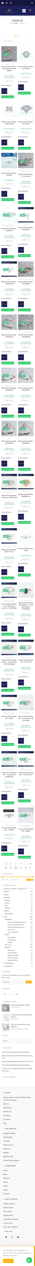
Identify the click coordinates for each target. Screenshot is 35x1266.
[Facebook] (4, 994)
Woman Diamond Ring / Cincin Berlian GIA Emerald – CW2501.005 (9, 606)
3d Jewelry (6, 1141)
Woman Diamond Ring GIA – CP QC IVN (26, 661)
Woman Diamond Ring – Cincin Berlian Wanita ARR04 (9, 68)
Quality (5, 1182)
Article (5, 1170)
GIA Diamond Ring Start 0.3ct (9, 546)
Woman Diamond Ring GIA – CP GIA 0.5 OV (26, 773)
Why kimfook (7, 1108)
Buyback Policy (8, 1215)
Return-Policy (7, 1211)
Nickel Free (6, 1149)
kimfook (8, 85)
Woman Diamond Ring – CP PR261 (9, 174)
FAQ (4, 1123)
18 (26, 868)
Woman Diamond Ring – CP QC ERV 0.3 (26, 175)
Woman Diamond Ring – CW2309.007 (9, 442)
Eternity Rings (22, 332)
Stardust (10, 942)
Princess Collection (13, 932)
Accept (8, 1261)
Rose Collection (12, 940)
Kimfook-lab (7, 1111)
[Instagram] (10, 994)
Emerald (7, 903)
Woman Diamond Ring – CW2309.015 (26, 442)
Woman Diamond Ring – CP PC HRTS (26, 123)
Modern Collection (13, 957)
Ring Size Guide (8, 1156)
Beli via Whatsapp (8, 97)
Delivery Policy (8, 1207)
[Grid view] (15, 36)
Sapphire (27, 491)
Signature (6, 1178)
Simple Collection (12, 960)
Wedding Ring (7, 1137)
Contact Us (6, 1119)
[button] (32, 2)
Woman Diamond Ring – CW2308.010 (26, 336)
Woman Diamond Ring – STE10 (26, 549)
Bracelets (6, 891)
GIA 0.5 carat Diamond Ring (9, 601)
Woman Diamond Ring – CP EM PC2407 (9, 123)
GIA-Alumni (7, 1115)
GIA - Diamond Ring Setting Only (17, 922)
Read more (9, 838)
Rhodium (6, 1152)
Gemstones (22, 600)
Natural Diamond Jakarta (11, 1160)
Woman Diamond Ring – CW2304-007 (26, 228)
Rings (12, 64)
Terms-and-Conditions (10, 1227)
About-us (6, 1104)
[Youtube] (16, 994)
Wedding (7, 947)
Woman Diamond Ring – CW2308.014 (26, 389)
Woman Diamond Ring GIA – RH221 (9, 717)
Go (29, 982)
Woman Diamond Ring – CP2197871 (9, 229)
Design (5, 1186)
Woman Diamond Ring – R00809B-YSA (26, 495)
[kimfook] (4, 91)
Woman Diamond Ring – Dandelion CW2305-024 (9, 496)
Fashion (28, 332)
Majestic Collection (13, 955)
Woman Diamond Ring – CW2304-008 (9, 283)
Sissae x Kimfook (9, 963)
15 (11, 868)
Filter (29, 880)
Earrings (6, 894)
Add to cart (9, 81)
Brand (5, 1174)
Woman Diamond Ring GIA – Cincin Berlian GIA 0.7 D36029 (26, 718)
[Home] (11, 23)
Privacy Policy (8, 1223)
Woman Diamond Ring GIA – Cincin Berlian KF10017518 (9, 774)
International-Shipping (10, 1219)
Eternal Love (11, 950)
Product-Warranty (9, 1204)
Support (5, 1190)
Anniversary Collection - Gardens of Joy (9, 492)
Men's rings (8, 945)
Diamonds (7, 900)
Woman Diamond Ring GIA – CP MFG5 (9, 829)
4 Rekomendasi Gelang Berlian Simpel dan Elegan (15, 1065)
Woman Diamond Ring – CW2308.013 (9, 389)
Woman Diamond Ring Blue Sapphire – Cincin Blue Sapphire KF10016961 (26, 606)
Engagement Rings (9, 1133)
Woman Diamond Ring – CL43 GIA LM (26, 67)
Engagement (7, 64)
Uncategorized (8, 966)
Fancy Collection (12, 953)
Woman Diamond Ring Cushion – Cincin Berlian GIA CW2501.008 (9, 662)
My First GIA (27, 279)
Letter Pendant (9, 913)
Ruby (6, 905)
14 (6, 868)
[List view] (19, 36)
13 (31, 864)
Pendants (6, 911)
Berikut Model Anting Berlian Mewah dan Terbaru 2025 (17, 1061)
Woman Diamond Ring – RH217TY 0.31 (9, 550)
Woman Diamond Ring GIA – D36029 (26, 830)
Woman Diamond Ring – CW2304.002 (26, 283)
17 (21, 868)
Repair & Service (8, 1145)
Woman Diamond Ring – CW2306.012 (9, 336)
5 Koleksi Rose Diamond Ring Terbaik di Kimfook (15, 1052)
